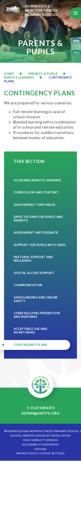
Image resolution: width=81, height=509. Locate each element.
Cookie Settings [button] (52, 453)
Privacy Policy (27, 453)
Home (9, 73)
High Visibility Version (40, 440)
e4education (61, 435)
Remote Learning (19, 77)
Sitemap (40, 449)
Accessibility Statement (40, 444)
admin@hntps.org (40, 413)
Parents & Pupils (42, 73)
